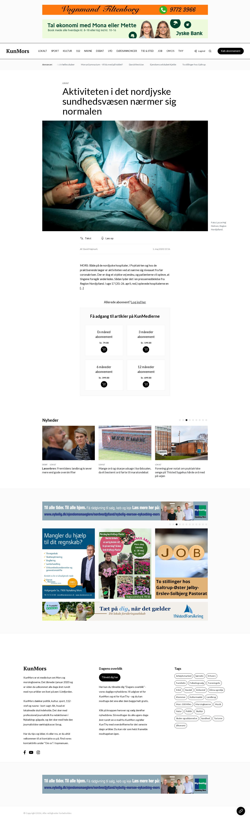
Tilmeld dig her (110, 677)
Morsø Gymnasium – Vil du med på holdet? (92, 64)
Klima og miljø (216, 690)
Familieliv (181, 683)
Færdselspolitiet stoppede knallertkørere (180, 468)
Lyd (110, 50)
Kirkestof (200, 690)
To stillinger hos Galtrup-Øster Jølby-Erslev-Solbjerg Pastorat (202, 64)
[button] (180, 420)
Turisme (218, 718)
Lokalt (42, 50)
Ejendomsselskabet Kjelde (153, 64)
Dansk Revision (126, 64)
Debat (100, 50)
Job (160, 50)
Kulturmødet (196, 697)
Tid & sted (147, 50)
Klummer (181, 697)
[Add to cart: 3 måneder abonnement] (146, 349)
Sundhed (205, 718)
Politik (189, 711)
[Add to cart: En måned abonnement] (104, 349)
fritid (178, 690)
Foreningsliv (214, 683)
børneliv (199, 675)
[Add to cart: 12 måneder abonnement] (146, 384)
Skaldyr (199, 711)
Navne (88, 50)
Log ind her (138, 302)
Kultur (67, 50)
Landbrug (211, 697)
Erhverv (212, 675)
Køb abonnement (230, 50)
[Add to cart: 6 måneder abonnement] (104, 384)
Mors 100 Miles (183, 704)
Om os (170, 50)
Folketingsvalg (197, 683)
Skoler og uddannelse (186, 718)
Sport (55, 50)
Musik (218, 704)
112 (78, 50)
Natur (179, 711)
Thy (180, 50)
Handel (188, 690)
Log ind (201, 51)
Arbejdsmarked (183, 675)
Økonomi (180, 725)
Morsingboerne (203, 704)
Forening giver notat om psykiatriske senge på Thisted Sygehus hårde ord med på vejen (123, 472)
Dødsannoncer (127, 50)
